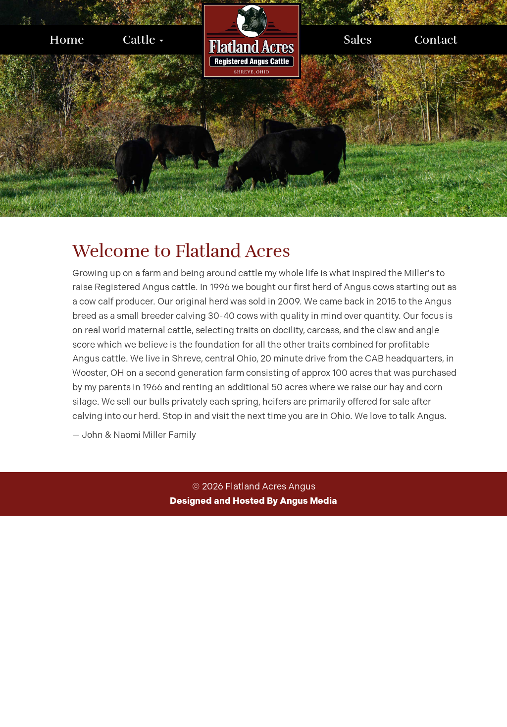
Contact (435, 39)
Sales (358, 39)
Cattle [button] (140, 39)
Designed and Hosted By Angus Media (253, 500)
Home (67, 39)
